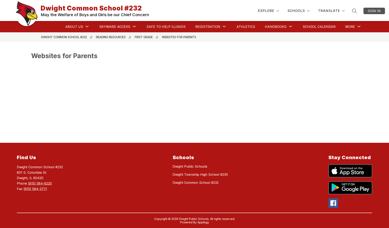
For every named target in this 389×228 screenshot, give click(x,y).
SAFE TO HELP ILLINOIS (166, 27)
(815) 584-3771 (35, 189)
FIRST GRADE (144, 37)
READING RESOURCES (111, 37)
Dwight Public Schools (190, 166)
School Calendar (319, 27)
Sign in (374, 11)
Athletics (245, 27)
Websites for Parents (179, 37)
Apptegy (203, 222)
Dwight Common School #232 (64, 37)
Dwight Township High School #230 (200, 174)
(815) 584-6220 (40, 183)
